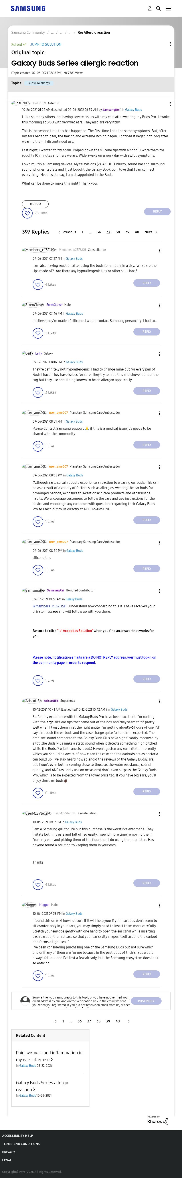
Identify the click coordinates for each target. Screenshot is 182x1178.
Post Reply (146, 1001)
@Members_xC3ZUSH (50, 606)
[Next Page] (127, 1021)
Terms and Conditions (21, 1144)
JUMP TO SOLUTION (45, 44)
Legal (7, 1160)
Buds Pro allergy (39, 83)
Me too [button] (35, 204)
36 (99, 232)
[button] (163, 104)
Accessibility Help (17, 1136)
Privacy (8, 1152)
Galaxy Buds (133, 110)
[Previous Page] (54, 1021)
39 (127, 232)
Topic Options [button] (163, 44)
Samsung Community (28, 32)
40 (137, 232)
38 (118, 232)
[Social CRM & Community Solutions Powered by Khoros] (158, 1120)
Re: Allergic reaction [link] (94, 32)
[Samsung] (28, 8)
